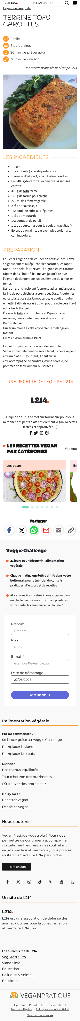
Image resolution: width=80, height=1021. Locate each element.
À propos (19, 1005)
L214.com (29, 928)
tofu (26, 191)
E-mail (16, 657)
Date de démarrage (27, 673)
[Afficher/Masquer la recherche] (67, 3)
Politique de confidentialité (52, 1009)
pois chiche (40, 196)
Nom (15, 640)
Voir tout (71, 448)
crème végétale (35, 201)
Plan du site (36, 1005)
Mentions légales (21, 1009)
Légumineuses (13, 8)
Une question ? (57, 1005)
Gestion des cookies (40, 1015)
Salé (28, 8)
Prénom (17, 624)
